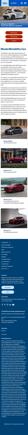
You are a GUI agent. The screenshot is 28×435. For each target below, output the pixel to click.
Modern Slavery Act (6, 252)
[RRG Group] (5, 3)
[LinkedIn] (10, 304)
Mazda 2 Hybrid (8, 141)
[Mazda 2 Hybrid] (14, 129)
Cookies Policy (4, 264)
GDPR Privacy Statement (7, 247)
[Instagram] (7, 304)
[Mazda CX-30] (14, 158)
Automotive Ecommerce (18, 424)
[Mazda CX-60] (14, 187)
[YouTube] (13, 304)
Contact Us (4, 334)
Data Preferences (5, 261)
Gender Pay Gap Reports (7, 266)
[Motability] (14, 3)
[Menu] (25, 3)
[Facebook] (2, 304)
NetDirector (7, 424)
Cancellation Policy (5, 259)
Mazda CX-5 (7, 230)
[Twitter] (5, 304)
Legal (2, 249)
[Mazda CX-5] (14, 218)
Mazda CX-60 (8, 199)
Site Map (3, 256)
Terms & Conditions (6, 245)
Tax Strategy (4, 254)
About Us (3, 330)
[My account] (21, 3)
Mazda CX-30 (7, 170)
